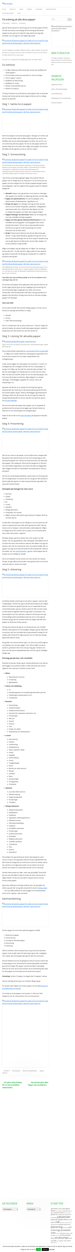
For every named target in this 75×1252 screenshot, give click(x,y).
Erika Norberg (6, 23)
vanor (69, 1241)
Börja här (12, 9)
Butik (18, 13)
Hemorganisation (32, 1071)
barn (56, 1211)
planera (61, 1224)
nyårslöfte (62, 1222)
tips (57, 1241)
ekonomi (56, 1212)
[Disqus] (25, 1118)
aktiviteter (54, 1209)
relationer (63, 1233)
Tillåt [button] (38, 1249)
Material (29, 9)
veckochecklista (25, 416)
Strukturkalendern (8, 13)
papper (42, 1071)
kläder (61, 1219)
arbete (60, 1209)
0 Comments (22, 23)
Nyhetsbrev (39, 9)
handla (60, 1214)
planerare (68, 1224)
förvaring (68, 1212)
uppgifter (60, 1241)
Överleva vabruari (56, 103)
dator (68, 1211)
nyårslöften (67, 1222)
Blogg (4, 9)
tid (55, 1240)
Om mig (21, 9)
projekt (57, 1233)
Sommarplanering (56, 93)
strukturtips (62, 1237)
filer (65, 1212)
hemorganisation (66, 1214)
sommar (58, 1235)
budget (59, 1211)
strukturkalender (11, 401)
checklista (64, 1211)
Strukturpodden (51, 9)
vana (65, 1241)
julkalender (64, 1217)
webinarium (54, 1242)
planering (56, 1227)
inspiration (54, 1217)
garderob (54, 1214)
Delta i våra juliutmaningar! (59, 89)
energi (61, 1212)
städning (4, 1073)
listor (66, 1219)
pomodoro (66, 1227)
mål (57, 1222)
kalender (54, 1219)
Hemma (25, 1071)
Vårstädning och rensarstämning (60, 98)
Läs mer (52, 1249)
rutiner (68, 1233)
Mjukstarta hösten (56, 84)
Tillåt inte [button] (45, 1249)
